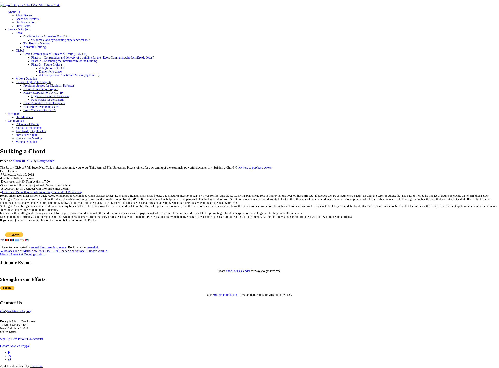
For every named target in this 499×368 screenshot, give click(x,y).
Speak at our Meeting (29, 138)
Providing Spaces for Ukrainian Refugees (48, 85)
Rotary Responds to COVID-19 (43, 92)
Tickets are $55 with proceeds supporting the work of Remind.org (42, 192)
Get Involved (16, 120)
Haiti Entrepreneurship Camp (41, 106)
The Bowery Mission (36, 43)
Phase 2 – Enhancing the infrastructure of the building (64, 61)
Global (20, 50)
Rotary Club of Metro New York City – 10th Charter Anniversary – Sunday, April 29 (54, 250)
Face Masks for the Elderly (47, 99)
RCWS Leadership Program (40, 89)
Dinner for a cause (50, 71)
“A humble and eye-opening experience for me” (60, 40)
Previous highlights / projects (33, 82)
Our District (23, 26)
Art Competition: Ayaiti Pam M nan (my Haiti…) (69, 75)
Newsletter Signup (27, 134)
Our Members (24, 117)
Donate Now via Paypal (15, 346)
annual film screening (44, 247)
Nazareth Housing (34, 47)
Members (13, 113)
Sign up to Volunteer (28, 127)
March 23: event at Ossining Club (22, 254)
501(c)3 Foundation (225, 294)
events (62, 247)
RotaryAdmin (45, 161)
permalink (92, 247)
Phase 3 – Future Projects (46, 64)
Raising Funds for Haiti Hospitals (44, 103)
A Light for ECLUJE (52, 68)
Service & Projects (19, 29)
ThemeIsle (36, 366)
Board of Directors (27, 18)
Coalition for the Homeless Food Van (46, 36)
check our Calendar (238, 271)
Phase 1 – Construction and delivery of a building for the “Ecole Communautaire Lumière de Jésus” (92, 57)
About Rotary (24, 15)
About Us (14, 11)
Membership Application (31, 131)
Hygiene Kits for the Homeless (50, 96)
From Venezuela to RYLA (39, 110)
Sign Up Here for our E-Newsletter (21, 338)
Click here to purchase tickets (253, 167)
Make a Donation (26, 78)
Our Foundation (25, 22)
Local (19, 33)
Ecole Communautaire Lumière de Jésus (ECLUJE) (55, 54)
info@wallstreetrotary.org (15, 311)
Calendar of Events (27, 124)
